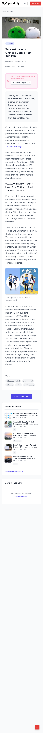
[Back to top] (37, 727)
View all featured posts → (14, 471)
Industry (10, 43)
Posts (10, 12)
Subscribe (35, 3)
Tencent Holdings (13, 146)
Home (4, 12)
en (25, 3)
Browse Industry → (21, 497)
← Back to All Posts (21, 396)
